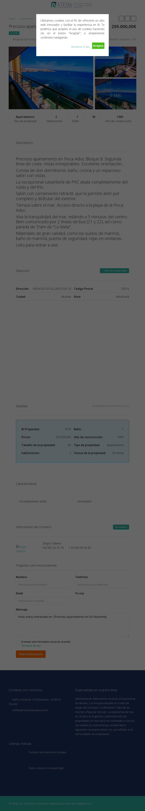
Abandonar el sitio (80, 46)
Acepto (98, 46)
